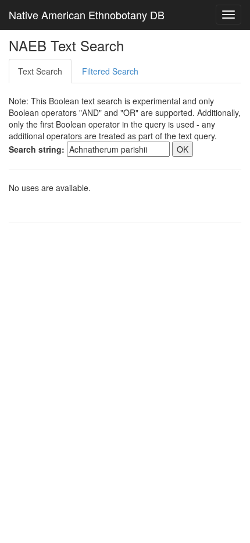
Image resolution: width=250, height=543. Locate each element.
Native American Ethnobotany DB (87, 14)
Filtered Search (110, 71)
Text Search (40, 71)
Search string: (37, 149)
